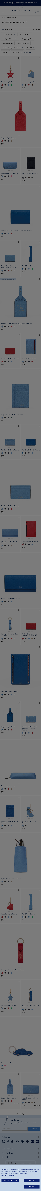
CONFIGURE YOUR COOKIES (10, 1180)
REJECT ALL (31, 1180)
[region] (20, 1177)
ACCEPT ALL (32, 1186)
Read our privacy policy (7, 1175)
